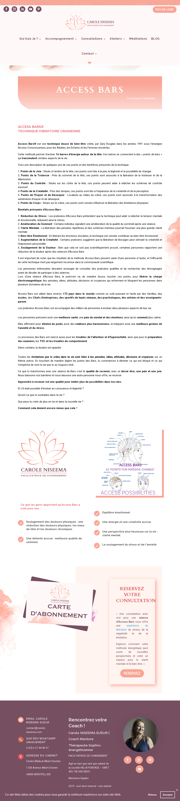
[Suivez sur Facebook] (6, 9)
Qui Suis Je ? (28, 38)
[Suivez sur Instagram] (14, 9)
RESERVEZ (132, 673)
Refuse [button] (152, 794)
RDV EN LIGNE (165, 9)
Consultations (91, 38)
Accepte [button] (168, 794)
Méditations (138, 38)
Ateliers (116, 38)
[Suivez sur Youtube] (30, 9)
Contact (88, 53)
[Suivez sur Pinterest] (38, 9)
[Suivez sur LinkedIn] (22, 9)
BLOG (155, 38)
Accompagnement (59, 38)
